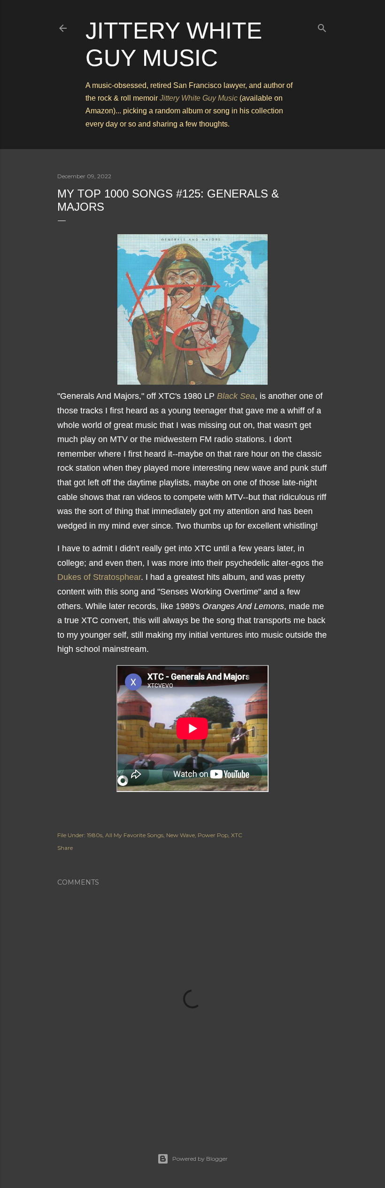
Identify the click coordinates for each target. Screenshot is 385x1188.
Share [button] (65, 847)
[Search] (322, 26)
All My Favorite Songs (134, 835)
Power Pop (213, 835)
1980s (94, 835)
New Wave (180, 835)
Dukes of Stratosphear (99, 577)
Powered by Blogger (200, 1158)
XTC (236, 835)
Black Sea (236, 396)
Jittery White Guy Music (199, 98)
